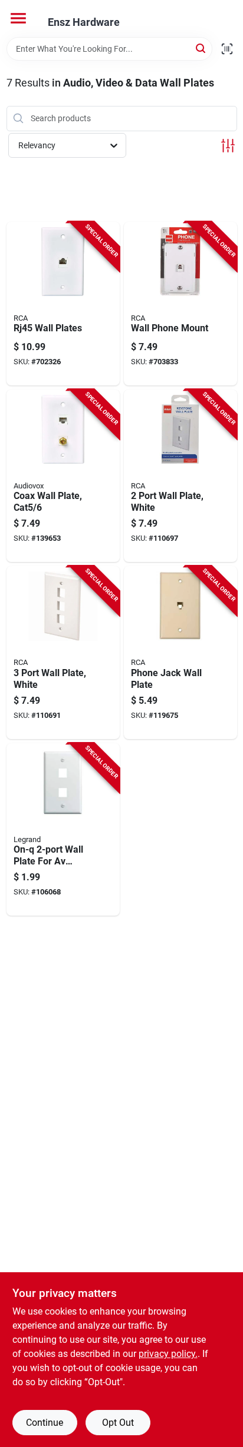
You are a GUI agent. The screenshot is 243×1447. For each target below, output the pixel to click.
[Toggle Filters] (228, 145)
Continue (44, 1422)
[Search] (201, 48)
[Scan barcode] (227, 49)
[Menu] (18, 18)
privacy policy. (168, 1353)
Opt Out (118, 1422)
